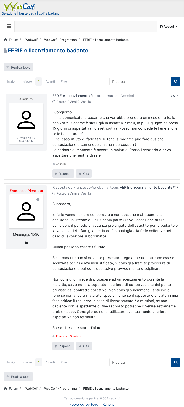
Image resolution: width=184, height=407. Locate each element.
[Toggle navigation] (9, 26)
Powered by (79, 404)
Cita (85, 173)
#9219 (174, 187)
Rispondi (64, 173)
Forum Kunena (103, 404)
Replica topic (20, 67)
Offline (38, 199)
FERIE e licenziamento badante (146, 187)
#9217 (174, 95)
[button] (168, 26)
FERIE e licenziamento (71, 95)
